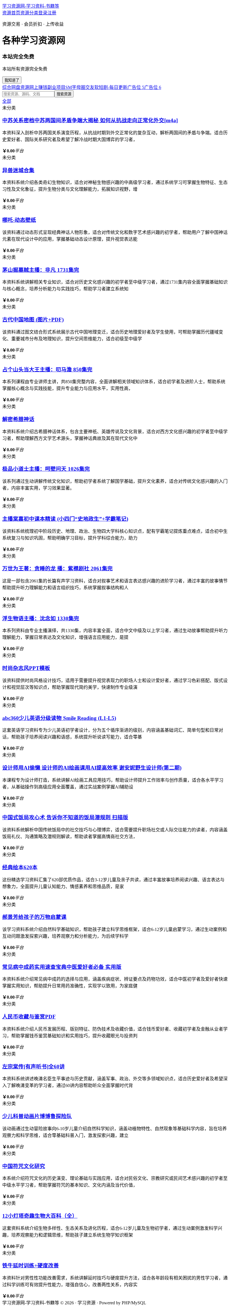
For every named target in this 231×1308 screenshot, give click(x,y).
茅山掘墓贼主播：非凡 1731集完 (40, 270)
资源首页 (11, 12)
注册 (51, 12)
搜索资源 (64, 94)
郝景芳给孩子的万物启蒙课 (34, 917)
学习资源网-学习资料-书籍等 (30, 6)
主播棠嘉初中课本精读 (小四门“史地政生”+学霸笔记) (65, 519)
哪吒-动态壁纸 (19, 220)
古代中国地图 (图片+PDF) (33, 320)
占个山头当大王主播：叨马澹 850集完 (47, 370)
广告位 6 (152, 87)
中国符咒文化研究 (23, 1166)
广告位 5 (135, 87)
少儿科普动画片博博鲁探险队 (37, 1116)
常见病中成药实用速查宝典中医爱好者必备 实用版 (61, 967)
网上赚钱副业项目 (47, 87)
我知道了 (12, 80)
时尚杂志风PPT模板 (26, 668)
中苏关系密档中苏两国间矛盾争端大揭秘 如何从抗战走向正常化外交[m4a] (90, 120)
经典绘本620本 (19, 867)
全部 (6, 101)
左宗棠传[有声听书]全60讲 (33, 1067)
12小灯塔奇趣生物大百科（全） (39, 1216)
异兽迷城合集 (18, 170)
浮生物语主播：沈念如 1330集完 (40, 618)
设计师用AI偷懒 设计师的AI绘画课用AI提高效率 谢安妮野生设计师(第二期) (91, 768)
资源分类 (29, 12)
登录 (42, 12)
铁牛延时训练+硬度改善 (30, 1265)
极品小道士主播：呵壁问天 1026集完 (46, 469)
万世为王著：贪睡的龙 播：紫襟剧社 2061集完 (57, 568)
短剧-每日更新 (113, 87)
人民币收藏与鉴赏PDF (29, 1017)
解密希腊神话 (18, 419)
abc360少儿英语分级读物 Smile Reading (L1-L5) (59, 718)
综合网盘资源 (15, 87)
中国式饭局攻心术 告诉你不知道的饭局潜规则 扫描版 (65, 817)
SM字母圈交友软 (82, 87)
